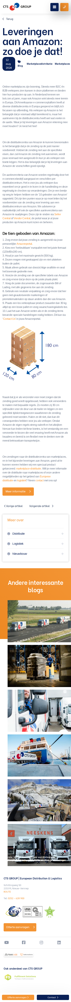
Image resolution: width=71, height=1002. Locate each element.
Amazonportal (24, 243)
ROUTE (7, 891)
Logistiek (17, 543)
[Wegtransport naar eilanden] (39, 755)
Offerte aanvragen (18, 927)
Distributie (18, 533)
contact (39, 480)
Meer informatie (16, 491)
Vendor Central (22, 218)
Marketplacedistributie (39, 64)
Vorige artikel (14, 506)
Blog (20, 66)
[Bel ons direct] (64, 7)
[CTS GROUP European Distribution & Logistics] (17, 7)
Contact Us (9, 318)
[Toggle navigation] (54, 7)
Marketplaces (62, 64)
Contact (52, 997)
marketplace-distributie (28, 468)
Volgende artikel (39, 506)
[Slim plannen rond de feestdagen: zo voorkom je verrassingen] (39, 800)
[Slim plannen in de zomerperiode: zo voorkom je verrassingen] (39, 621)
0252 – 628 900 (16, 898)
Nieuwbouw (19, 553)
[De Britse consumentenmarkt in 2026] (39, 666)
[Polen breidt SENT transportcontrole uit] (39, 711)
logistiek (21, 480)
